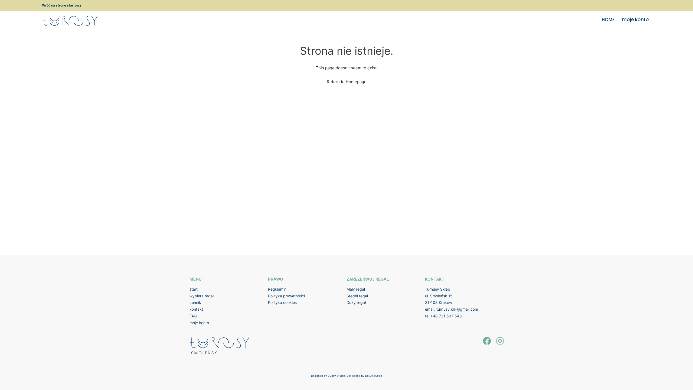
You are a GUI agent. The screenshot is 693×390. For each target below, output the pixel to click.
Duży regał (356, 302)
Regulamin (277, 289)
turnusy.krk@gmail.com (457, 309)
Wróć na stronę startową (61, 5)
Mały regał (355, 289)
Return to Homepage (347, 81)
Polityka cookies (282, 302)
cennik (195, 302)
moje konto (635, 19)
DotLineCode (373, 375)
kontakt (196, 309)
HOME (608, 19)
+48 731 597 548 (446, 316)
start (193, 289)
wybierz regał (201, 296)
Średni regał (357, 296)
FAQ (193, 316)
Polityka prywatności (286, 296)
